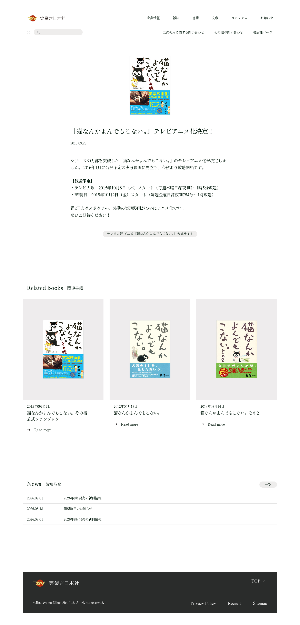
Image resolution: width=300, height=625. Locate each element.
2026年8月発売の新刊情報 (82, 519)
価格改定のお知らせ (78, 508)
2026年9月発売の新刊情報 (82, 498)
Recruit (234, 603)
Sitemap (260, 603)
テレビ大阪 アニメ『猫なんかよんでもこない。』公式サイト (150, 233)
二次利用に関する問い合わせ (183, 32)
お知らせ (266, 18)
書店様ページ (262, 32)
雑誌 (176, 18)
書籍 (195, 18)
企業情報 (153, 18)
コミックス (239, 18)
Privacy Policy (203, 603)
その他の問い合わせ (228, 32)
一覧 (268, 484)
